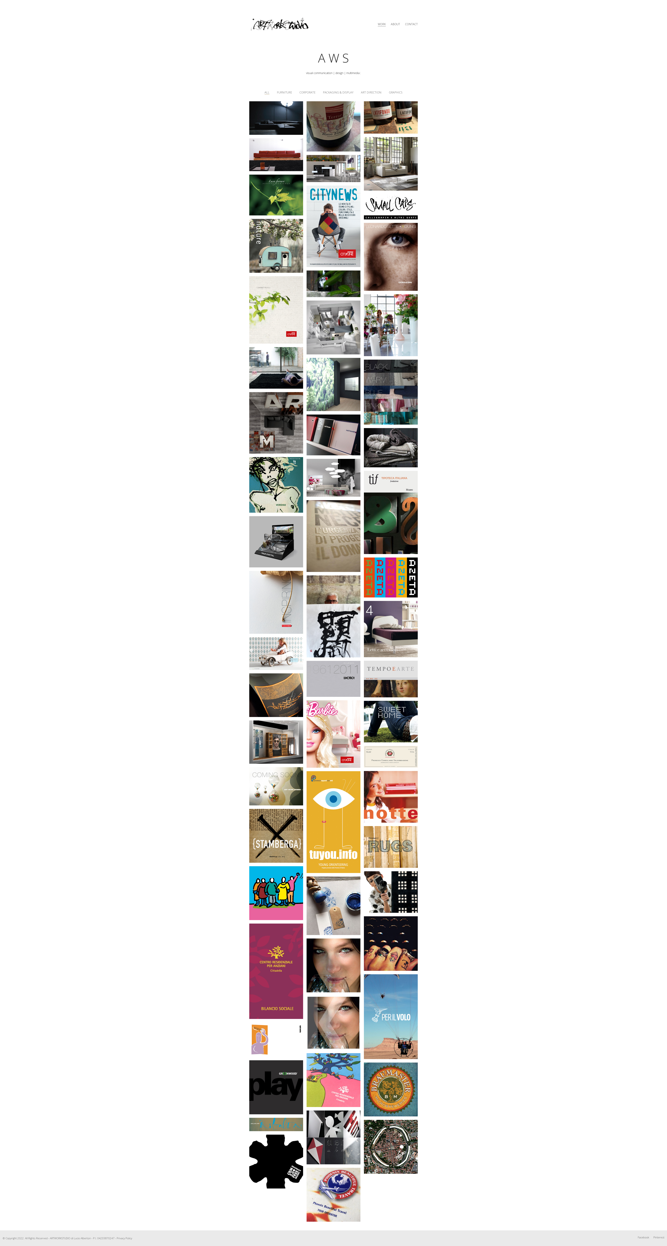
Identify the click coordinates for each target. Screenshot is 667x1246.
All (267, 92)
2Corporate (306, 92)
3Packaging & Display (337, 92)
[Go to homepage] (279, 24)
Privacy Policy (124, 1238)
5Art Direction (370, 92)
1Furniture (283, 92)
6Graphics (394, 92)
